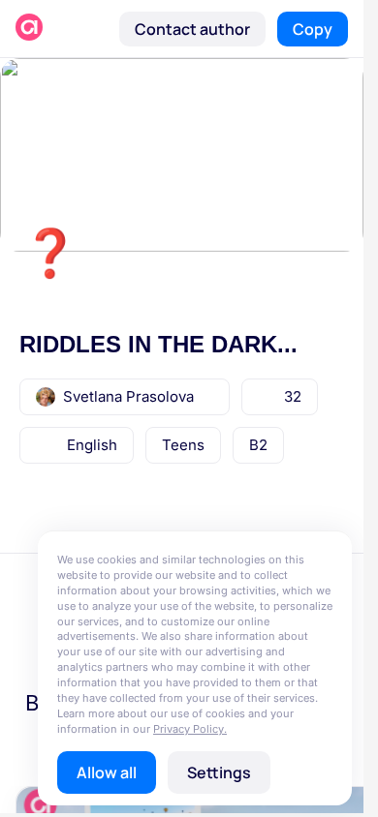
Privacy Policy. (190, 729)
